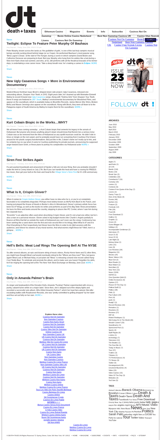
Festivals (112, 207)
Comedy (112, 182)
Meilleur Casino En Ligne (54, 375)
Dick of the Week (115, 197)
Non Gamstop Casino (53, 357)
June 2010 (113, 124)
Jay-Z (121, 402)
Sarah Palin (116, 414)
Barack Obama (132, 389)
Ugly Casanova (38, 97)
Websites (112, 378)
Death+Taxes (125, 396)
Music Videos (114, 257)
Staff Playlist (113, 333)
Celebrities (113, 177)
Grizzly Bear (113, 402)
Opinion (111, 282)
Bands (111, 169)
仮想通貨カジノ (53, 402)
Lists (110, 247)
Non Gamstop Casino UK (53, 334)
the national (118, 418)
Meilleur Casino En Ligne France (54, 362)
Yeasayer (148, 418)
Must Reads (113, 262)
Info (103, 31)
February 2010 (114, 135)
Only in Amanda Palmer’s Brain (30, 278)
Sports (111, 330)
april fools (112, 164)
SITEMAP (142, 435)
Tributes (112, 355)
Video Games (114, 373)
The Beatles (113, 343)
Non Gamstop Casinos (53, 319)
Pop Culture (113, 295)
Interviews (113, 232)
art (110, 167)
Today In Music (114, 348)
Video (111, 370)
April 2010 (112, 129)
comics (111, 184)
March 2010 (113, 132)
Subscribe (117, 31)
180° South (37, 99)
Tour (110, 350)
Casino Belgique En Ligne (53, 392)
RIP (110, 315)
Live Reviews (114, 250)
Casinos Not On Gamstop (54, 317)
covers (111, 192)
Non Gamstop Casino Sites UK (54, 365)
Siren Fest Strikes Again (25, 160)
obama (122, 412)
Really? (111, 302)
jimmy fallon (129, 402)
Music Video (150, 404)
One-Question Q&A (116, 277)
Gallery (111, 217)
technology (113, 338)
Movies (111, 255)
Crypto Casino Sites (53, 410)
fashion (111, 202)
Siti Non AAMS (53, 422)
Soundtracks (113, 325)
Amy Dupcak (11, 47)
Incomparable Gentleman (118, 230)
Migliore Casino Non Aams (53, 380)
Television (112, 340)
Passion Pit (129, 412)
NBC (118, 409)
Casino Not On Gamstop (53, 327)
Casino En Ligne (80, 425)
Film (110, 209)
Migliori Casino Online (53, 385)
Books (111, 172)
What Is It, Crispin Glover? (27, 192)
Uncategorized (114, 365)
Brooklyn (114, 393)
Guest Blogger (114, 224)
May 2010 (112, 127)
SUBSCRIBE (96, 435)
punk (110, 300)
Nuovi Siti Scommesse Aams (54, 417)
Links (111, 245)
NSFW (111, 275)
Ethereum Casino (54, 31)
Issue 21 (112, 235)
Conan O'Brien (125, 393)
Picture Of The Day (116, 285)
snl (143, 415)
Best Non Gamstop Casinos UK (114, 36)
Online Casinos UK (54, 332)
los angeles (119, 405)
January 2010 (114, 137)
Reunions (112, 310)
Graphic (112, 219)
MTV (139, 404)
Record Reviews (115, 305)
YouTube (112, 380)
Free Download (114, 214)
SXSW (148, 414)
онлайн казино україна (54, 420)
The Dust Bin (114, 345)
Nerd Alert (112, 267)
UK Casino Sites (54, 354)
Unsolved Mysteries (116, 368)
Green (111, 222)
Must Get (112, 260)
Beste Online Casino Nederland (74, 36)
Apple (111, 162)
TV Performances (115, 358)
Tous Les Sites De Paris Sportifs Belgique (53, 390)
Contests (112, 187)
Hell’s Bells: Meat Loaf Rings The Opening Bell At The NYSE (52, 245)
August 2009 (113, 150)
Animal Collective (115, 390)
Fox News (133, 400)
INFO (115, 435)
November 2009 (115, 142)
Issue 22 (112, 237)
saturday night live (133, 414)
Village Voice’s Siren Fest (66, 172)
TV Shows (113, 360)
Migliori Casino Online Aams (54, 415)
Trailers (111, 353)
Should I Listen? (115, 322)
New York (112, 270)
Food (111, 212)
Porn (110, 297)
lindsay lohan (114, 242)
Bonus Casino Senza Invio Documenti (54, 405)
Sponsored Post (115, 328)
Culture (135, 393)
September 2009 (115, 147)
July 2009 (112, 152)
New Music (125, 408)
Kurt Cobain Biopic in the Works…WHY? (37, 122)
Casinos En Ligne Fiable (53, 400)
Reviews (112, 312)
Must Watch (113, 265)
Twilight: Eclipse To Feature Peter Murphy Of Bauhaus (47, 43)
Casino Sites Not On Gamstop (54, 329)
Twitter (111, 363)
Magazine (75, 31)
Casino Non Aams (53, 352)
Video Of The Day (115, 375)
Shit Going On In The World (119, 320)
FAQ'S (133, 435)
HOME (75, 435)
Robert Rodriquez (115, 317)
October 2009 (114, 145)
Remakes (112, 307)
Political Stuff (113, 287)
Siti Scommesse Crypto (54, 397)
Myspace (112, 408)
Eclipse (87, 63)
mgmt (127, 405)
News (9, 39)
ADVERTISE (123, 435)
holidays (112, 227)
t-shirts (111, 335)
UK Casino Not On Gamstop (54, 337)
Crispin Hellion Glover (31, 199)
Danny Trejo (113, 194)
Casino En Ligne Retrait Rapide (53, 412)
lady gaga (151, 402)
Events (90, 31)
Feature (112, 204)
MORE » (78, 107)
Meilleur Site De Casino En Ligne (53, 342)
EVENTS (107, 435)
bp (153, 390)
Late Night (112, 240)
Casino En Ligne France (53, 407)
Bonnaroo (147, 390)
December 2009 (115, 140)
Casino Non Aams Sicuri (53, 322)
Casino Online (54, 395)
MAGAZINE (84, 435)
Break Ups (113, 174)
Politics (111, 290)
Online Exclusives (115, 280)
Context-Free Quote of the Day (120, 189)
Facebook (124, 399)
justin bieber (139, 402)
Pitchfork (137, 412)
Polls (110, 292)
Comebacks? (114, 179)
